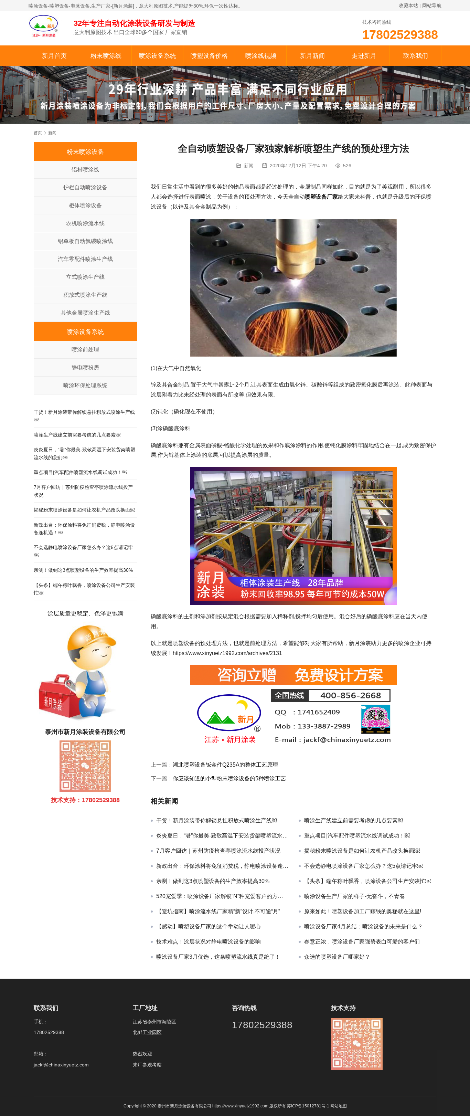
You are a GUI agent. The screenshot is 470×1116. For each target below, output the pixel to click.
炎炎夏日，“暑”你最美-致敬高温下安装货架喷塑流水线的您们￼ (222, 836)
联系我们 (415, 55)
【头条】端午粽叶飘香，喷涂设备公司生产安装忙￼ (367, 881)
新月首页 (54, 55)
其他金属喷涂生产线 (85, 313)
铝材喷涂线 (85, 169)
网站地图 (338, 1106)
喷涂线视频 (260, 55)
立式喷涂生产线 (85, 277)
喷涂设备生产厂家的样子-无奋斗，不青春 (354, 896)
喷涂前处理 (85, 349)
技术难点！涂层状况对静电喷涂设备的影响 (208, 942)
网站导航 (431, 5)
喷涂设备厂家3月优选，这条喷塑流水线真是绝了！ (218, 957)
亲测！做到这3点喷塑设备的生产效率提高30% (212, 881)
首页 (38, 132)
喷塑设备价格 (209, 55)
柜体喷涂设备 (85, 205)
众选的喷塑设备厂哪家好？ (337, 957)
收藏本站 (408, 5)
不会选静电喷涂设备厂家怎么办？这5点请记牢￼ (363, 866)
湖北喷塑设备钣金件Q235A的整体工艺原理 (225, 765)
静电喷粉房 (85, 367)
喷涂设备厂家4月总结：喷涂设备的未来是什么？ (363, 926)
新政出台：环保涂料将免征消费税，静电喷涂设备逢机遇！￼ (222, 866)
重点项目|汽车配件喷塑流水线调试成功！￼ (357, 836)
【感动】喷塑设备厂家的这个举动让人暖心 (208, 926)
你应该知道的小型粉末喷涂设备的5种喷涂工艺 (229, 778)
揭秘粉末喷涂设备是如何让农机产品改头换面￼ (362, 851)
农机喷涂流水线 (85, 223)
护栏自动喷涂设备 (85, 187)
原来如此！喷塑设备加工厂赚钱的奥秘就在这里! (362, 911)
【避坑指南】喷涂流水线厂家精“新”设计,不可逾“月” (218, 911)
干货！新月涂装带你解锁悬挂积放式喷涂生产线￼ (216, 820)
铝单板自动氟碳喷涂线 (85, 241)
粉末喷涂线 (105, 55)
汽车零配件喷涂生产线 (85, 259)
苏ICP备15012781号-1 (308, 1106)
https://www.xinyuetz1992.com (240, 1106)
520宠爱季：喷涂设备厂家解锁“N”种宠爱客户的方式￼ (222, 896)
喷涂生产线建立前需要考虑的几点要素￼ (353, 820)
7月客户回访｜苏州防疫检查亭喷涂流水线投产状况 (218, 851)
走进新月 (364, 55)
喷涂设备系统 (157, 55)
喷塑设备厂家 (321, 197)
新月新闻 (312, 55)
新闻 (249, 165)
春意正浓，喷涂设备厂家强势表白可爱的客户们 (362, 942)
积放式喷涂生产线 (85, 295)
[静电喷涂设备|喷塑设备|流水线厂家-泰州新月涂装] (46, 25)
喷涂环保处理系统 (85, 385)
